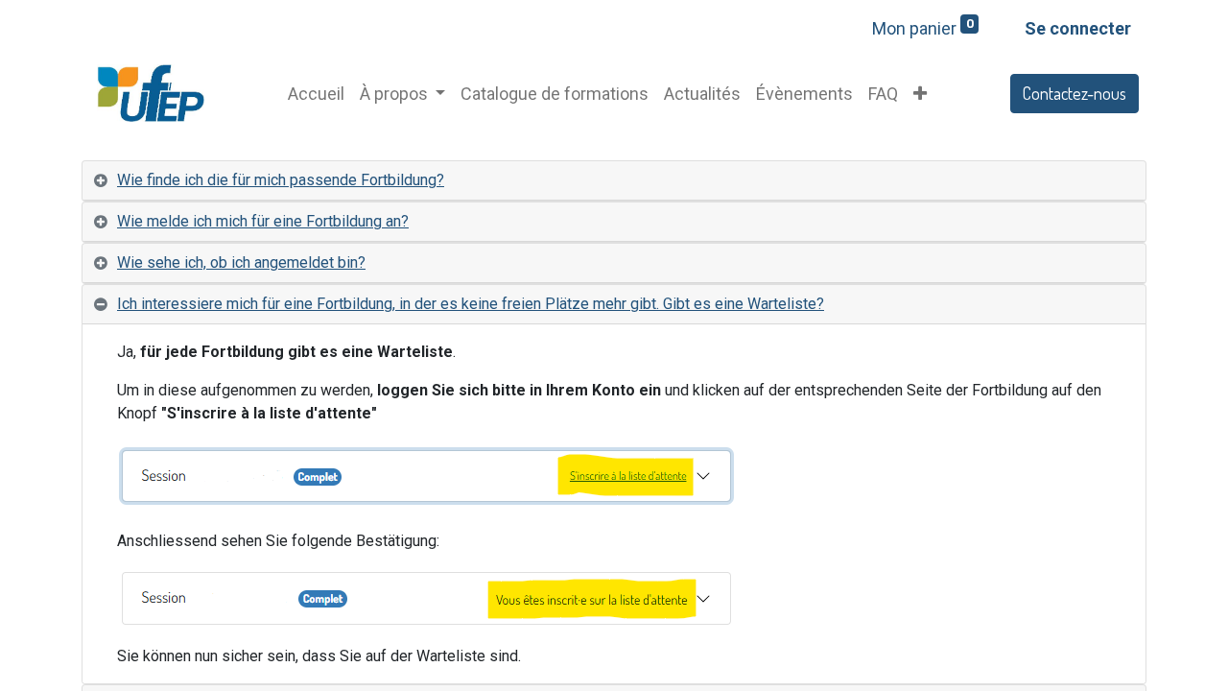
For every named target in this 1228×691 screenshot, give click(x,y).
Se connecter (1078, 28)
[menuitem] (316, 93)
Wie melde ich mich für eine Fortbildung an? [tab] (263, 221)
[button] (920, 93)
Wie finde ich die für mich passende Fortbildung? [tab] (280, 180)
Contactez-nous (1074, 93)
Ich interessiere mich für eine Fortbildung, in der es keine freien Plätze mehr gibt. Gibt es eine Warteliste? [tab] (470, 304)
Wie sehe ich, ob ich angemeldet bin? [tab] (241, 262)
